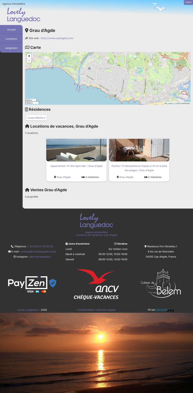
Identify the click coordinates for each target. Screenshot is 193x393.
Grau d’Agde (64, 177)
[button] (89, 68)
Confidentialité (85, 309)
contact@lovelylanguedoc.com (38, 251)
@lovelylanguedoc (40, 256)
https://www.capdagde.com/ (57, 38)
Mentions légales (106, 309)
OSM (178, 103)
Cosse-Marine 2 (36, 117)
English (188, 2)
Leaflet (169, 103)
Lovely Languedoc (27, 309)
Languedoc (11, 47)
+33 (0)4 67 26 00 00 (40, 246)
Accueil (11, 29)
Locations (11, 38)
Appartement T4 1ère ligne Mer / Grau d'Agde (77, 165)
